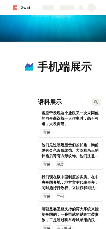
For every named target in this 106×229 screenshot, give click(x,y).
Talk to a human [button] (79, 148)
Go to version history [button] (31, 148)
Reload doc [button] (53, 99)
